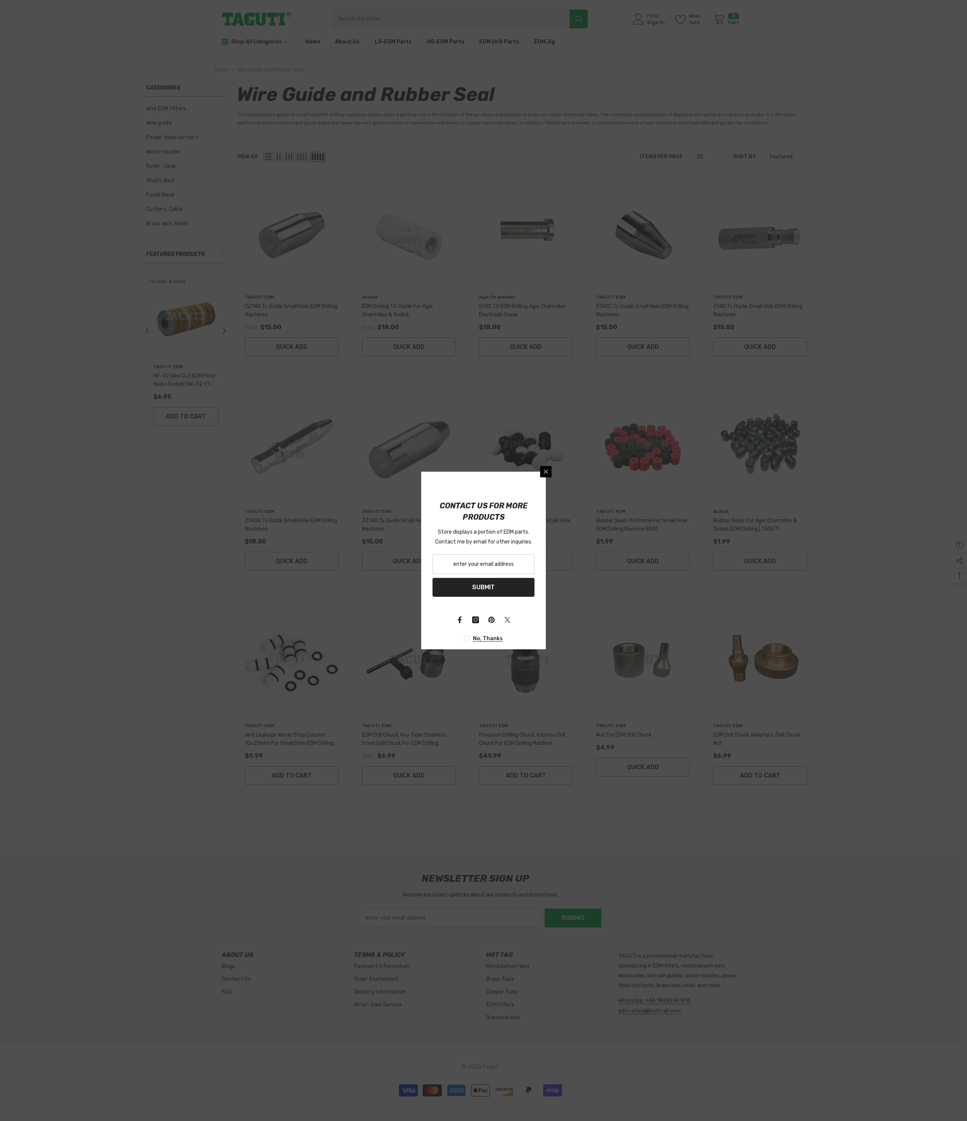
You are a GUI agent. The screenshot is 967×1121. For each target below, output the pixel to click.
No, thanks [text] (488, 638)
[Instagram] (476, 620)
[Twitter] (507, 620)
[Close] (545, 471)
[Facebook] (460, 620)
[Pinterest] (491, 620)
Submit (483, 587)
